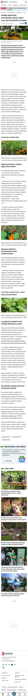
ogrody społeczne (16, 436)
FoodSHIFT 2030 (14, 137)
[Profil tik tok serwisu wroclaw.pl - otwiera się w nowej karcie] (6, 665)
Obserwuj (10, 461)
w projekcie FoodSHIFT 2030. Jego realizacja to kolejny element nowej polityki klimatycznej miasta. (13, 341)
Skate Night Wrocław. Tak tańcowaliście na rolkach (16, 9)
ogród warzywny (6, 436)
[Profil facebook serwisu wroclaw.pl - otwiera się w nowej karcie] (9, 665)
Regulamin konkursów (11, 689)
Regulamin (4, 689)
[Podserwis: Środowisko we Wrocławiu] (13, 2)
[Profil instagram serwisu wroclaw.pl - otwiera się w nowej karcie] (3, 665)
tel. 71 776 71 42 (5, 659)
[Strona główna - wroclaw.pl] (4, 2)
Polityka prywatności (22, 689)
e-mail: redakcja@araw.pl (8, 661)
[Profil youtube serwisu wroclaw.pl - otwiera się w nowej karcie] (12, 665)
